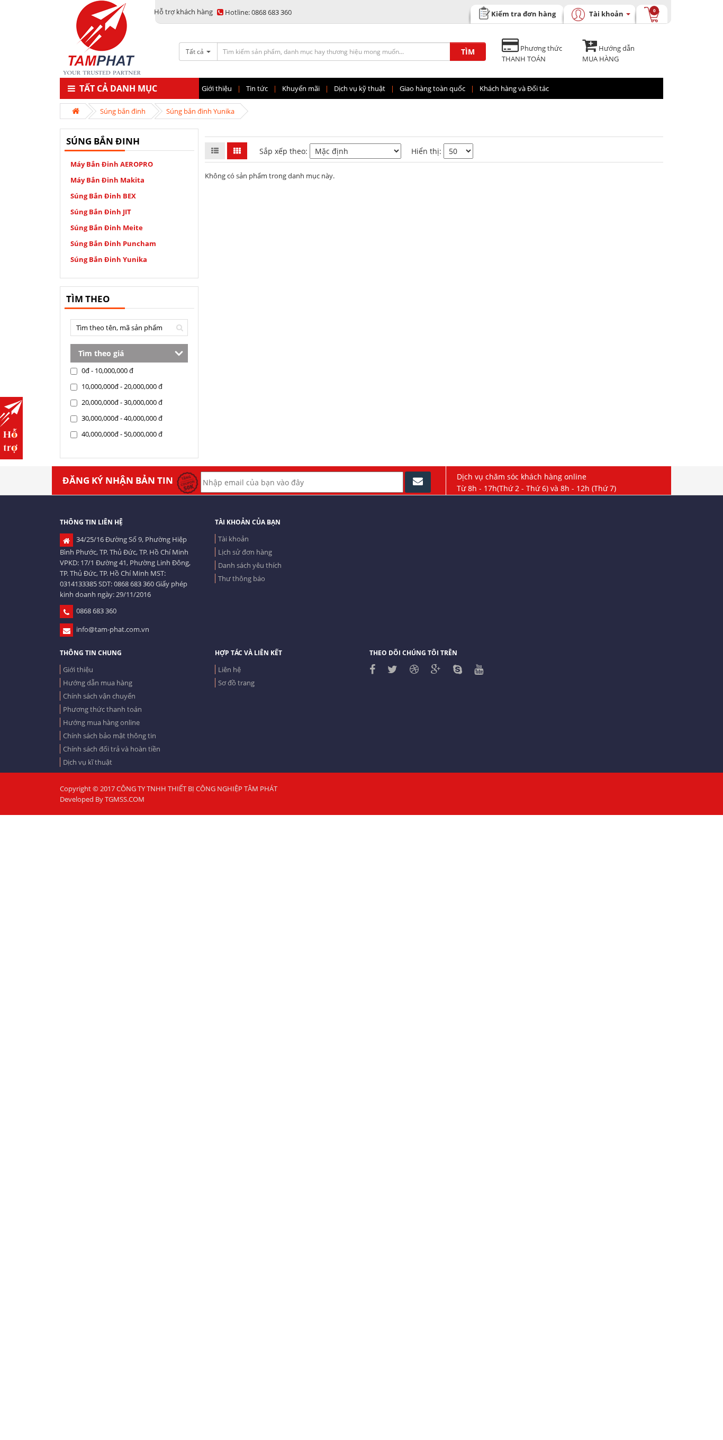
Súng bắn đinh (123, 111)
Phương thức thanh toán (102, 709)
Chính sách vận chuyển (99, 696)
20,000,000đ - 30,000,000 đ (121, 402)
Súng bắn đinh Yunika (200, 111)
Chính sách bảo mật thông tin (109, 735)
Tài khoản (233, 539)
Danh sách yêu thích (250, 565)
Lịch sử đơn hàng (245, 552)
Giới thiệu (78, 669)
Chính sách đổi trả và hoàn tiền (111, 749)
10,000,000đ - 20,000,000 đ (121, 386)
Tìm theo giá (101, 353)
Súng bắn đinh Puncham (113, 243)
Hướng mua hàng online (101, 722)
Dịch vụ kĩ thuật (87, 762)
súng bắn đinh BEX (103, 196)
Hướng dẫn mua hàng (97, 682)
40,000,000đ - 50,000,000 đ (121, 434)
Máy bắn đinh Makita (107, 180)
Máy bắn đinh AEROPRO (111, 164)
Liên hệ (229, 669)
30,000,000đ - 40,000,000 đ (121, 418)
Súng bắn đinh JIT (100, 211)
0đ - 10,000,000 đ (106, 370)
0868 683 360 (258, 12)
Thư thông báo (241, 578)
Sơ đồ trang (236, 682)
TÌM (468, 52)
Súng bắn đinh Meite (106, 227)
